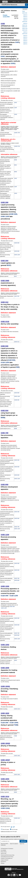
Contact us (23, 1)
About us (14, 1)
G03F (17, 42)
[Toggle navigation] (26, 4)
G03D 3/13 (4, 302)
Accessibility (3, 850)
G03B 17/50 (17, 132)
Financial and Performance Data (7, 855)
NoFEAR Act (3, 861)
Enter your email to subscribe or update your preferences (12, 839)
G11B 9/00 (11, 360)
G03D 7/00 (4, 433)
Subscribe (23, 841)
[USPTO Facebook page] (8, 875)
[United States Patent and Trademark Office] (5, 2)
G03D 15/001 (5, 686)
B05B (15, 159)
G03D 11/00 (5, 216)
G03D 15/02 (5, 713)
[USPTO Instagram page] (11, 875)
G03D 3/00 (4, 202)
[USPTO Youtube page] (19, 875)
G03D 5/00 (16, 242)
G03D (3, 23)
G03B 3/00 (16, 400)
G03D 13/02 (5, 645)
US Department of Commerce (7, 848)
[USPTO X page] (16, 875)
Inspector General (4, 859)
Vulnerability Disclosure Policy (7, 856)
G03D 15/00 (5, 668)
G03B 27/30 (17, 146)
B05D (15, 171)
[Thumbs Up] (11, 827)
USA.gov (2, 863)
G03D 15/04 (5, 779)
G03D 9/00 (13, 214)
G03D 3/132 (5, 321)
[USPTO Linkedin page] (14, 875)
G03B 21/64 (5, 808)
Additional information (5, 831)
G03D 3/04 (4, 261)
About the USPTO (4, 843)
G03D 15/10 (17, 708)
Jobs (18, 1)
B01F (9, 265)
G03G (13, 63)
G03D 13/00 (5, 586)
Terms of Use (3, 853)
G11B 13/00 (14, 722)
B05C (15, 165)
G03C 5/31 (16, 296)
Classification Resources (9, 5)
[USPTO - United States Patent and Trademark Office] (14, 869)
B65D (15, 660)
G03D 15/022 (5, 743)
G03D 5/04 (4, 410)
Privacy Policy (4, 851)
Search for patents (14, 843)
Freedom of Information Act (6, 858)
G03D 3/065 (5, 280)
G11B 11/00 (5, 362)
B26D (15, 792)
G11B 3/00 (4, 596)
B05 (17, 367)
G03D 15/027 (5, 760)
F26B (16, 725)
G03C (3, 56)
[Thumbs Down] (14, 827)
